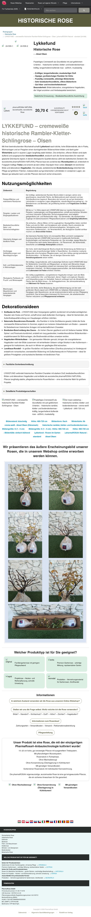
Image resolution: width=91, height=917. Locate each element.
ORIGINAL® (42, 865)
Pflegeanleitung (45, 732)
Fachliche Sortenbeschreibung (20, 364)
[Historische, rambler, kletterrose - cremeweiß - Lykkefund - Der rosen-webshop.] (47, 821)
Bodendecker (6, 850)
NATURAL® (59, 871)
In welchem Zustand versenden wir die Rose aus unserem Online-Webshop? (45, 701)
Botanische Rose (7, 852)
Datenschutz (22, 912)
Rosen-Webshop (16, 3)
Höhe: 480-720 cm (39, 421)
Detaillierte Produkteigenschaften (21, 391)
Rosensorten (29, 3)
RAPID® (54, 873)
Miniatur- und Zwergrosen (10, 848)
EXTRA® (49, 867)
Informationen (75, 3)
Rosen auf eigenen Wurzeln (47, 3)
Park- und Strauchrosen (9, 844)
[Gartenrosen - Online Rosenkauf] (84, 10)
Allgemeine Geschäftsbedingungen (43, 912)
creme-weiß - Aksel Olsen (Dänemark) (21, 425)
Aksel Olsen (50, 436)
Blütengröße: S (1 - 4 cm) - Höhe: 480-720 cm (48, 428)
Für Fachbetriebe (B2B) (10, 9)
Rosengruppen (8, 32)
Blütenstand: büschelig (16, 421)
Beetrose (5, 842)
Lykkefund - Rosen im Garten (47, 432)
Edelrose (5, 839)
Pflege (65, 3)
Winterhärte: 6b (78, 421)
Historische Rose (10, 34)
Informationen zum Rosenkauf (45, 721)
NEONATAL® (50, 878)
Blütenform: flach (59, 421)
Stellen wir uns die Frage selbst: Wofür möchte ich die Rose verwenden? (45, 709)
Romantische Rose (8, 835)
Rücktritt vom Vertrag (66, 912)
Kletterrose (5, 846)
